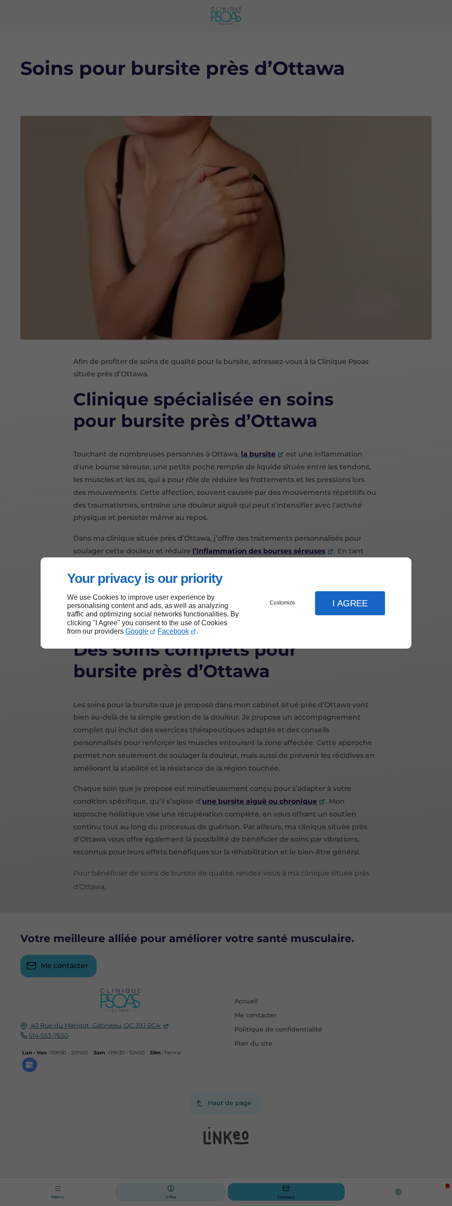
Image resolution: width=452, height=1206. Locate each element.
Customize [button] (282, 603)
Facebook (173, 631)
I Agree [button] (350, 603)
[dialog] (226, 603)
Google (136, 631)
